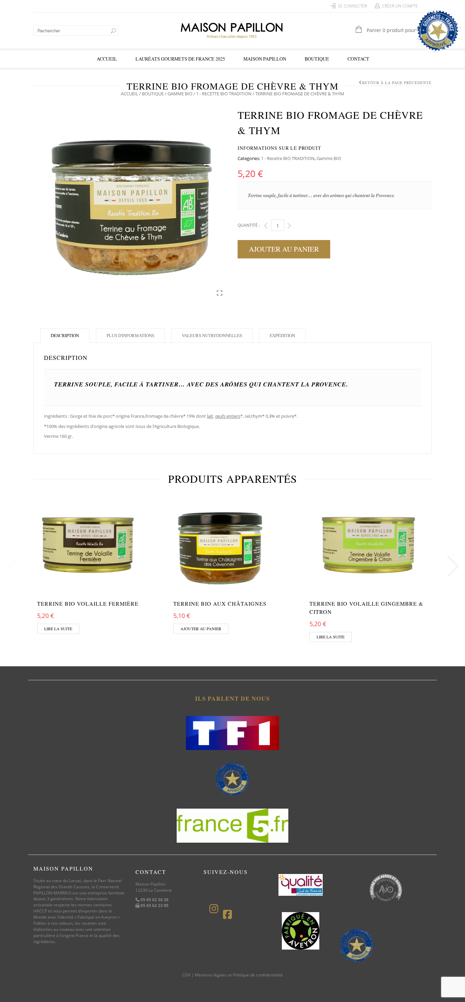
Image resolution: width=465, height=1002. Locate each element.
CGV (186, 975)
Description (65, 335)
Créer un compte (400, 6)
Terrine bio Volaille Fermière (88, 603)
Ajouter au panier (284, 249)
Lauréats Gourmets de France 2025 (180, 58)
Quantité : (249, 225)
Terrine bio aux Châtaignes (220, 603)
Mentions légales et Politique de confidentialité (239, 975)
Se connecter (352, 6)
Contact (358, 58)
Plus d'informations (130, 335)
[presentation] (12, 566)
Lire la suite (58, 628)
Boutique (317, 58)
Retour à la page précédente (397, 82)
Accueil (107, 58)
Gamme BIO (179, 94)
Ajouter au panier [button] (200, 628)
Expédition (282, 335)
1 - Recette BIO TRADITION (224, 94)
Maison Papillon (264, 58)
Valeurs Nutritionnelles (212, 335)
